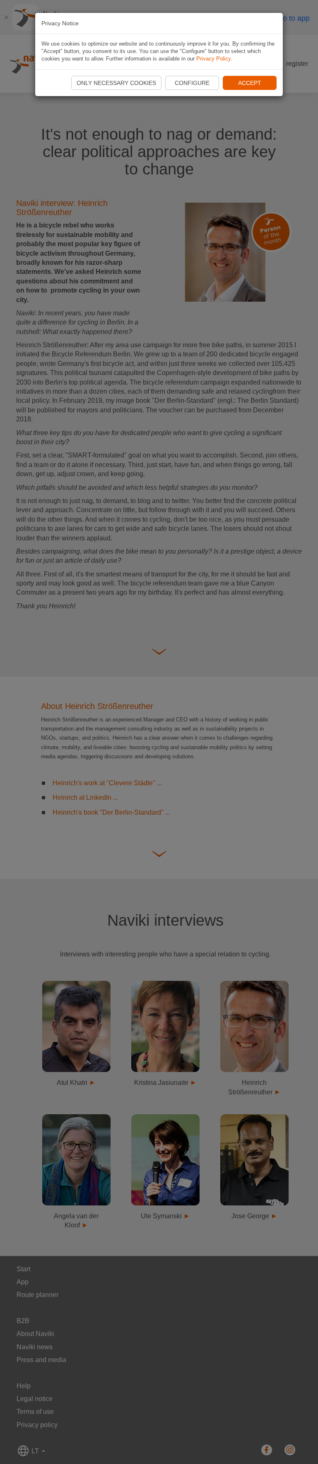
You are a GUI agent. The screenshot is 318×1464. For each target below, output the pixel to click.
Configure (192, 83)
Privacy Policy (213, 59)
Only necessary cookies (116, 83)
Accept (249, 83)
